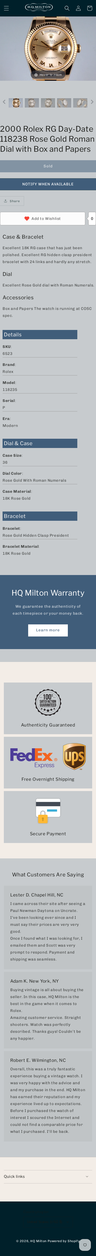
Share (15, 201)
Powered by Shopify (64, 1241)
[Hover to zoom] (48, 48)
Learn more (48, 630)
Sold (48, 166)
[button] (6, 8)
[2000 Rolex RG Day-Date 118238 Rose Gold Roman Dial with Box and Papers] (16, 103)
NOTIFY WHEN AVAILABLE (48, 184)
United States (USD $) (44, 1222)
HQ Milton (38, 1241)
